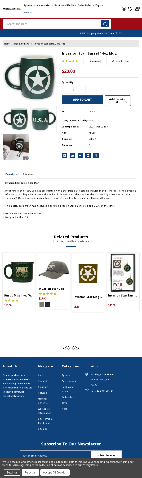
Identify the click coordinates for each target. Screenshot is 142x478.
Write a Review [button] (120, 61)
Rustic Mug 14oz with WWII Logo (19, 295)
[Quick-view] (15, 269)
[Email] (72, 155)
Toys (98, 5)
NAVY (47, 304)
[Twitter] (80, 155)
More (26, 12)
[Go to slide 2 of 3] (75, 348)
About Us (43, 381)
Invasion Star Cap (51, 289)
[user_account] (123, 9)
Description (12, 174)
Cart (40, 375)
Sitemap (42, 428)
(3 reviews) (95, 61)
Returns (42, 392)
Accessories (44, 5)
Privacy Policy (89, 465)
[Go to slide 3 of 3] (66, 348)
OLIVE (41, 304)
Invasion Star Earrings (123, 295)
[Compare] (23, 269)
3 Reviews (28, 174)
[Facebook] (64, 155)
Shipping (43, 386)
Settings (12, 472)
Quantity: (68, 82)
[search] (105, 23)
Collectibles (84, 5)
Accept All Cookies (55, 472)
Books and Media (64, 5)
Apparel (28, 5)
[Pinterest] (96, 155)
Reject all (30, 472)
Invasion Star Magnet (88, 297)
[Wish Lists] (130, 9)
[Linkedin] (88, 155)
